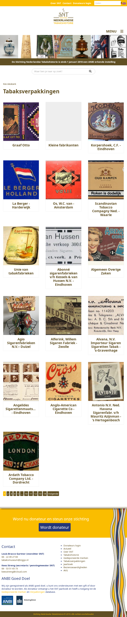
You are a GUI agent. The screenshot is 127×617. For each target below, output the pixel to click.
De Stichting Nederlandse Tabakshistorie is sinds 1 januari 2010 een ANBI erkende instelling (63, 61)
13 (40, 493)
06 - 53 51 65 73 (10, 568)
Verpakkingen (37, 591)
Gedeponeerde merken (76, 557)
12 (35, 493)
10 (26, 493)
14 (45, 493)
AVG (66, 570)
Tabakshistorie (71, 554)
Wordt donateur (54, 527)
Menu (111, 31)
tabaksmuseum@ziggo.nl (15, 559)
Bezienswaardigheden (75, 567)
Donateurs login (82, 3)
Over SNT (55, 3)
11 (31, 493)
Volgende (53, 493)
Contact (67, 3)
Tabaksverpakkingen (74, 561)
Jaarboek (68, 564)
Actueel (67, 548)
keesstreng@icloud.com (14, 571)
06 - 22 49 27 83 (10, 556)
